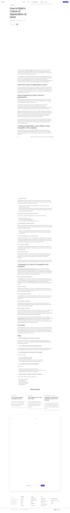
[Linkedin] (55, 509)
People (32, 501)
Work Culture (13, 395)
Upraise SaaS (33, 505)
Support (22, 501)
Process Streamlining (44, 504)
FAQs (21, 504)
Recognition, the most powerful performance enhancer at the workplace (51, 399)
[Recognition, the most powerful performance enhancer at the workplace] (51, 392)
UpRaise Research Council (55, 500)
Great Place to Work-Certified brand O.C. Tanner (26, 268)
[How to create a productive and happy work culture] (18, 392)
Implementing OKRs (44, 501)
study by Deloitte (30, 281)
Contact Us (22, 505)
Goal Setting (43, 499)
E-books (52, 503)
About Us (22, 498)
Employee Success (34, 498)
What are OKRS (43, 498)
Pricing (22, 502)
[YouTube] (58, 509)
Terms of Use (21, 509)
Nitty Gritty (42, 502)
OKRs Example (43, 505)
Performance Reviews (47, 395)
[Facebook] (54, 509)
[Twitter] (57, 509)
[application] (25, 2)
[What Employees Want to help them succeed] (35, 392)
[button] (66, 2)
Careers (22, 499)
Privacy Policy (26, 509)
